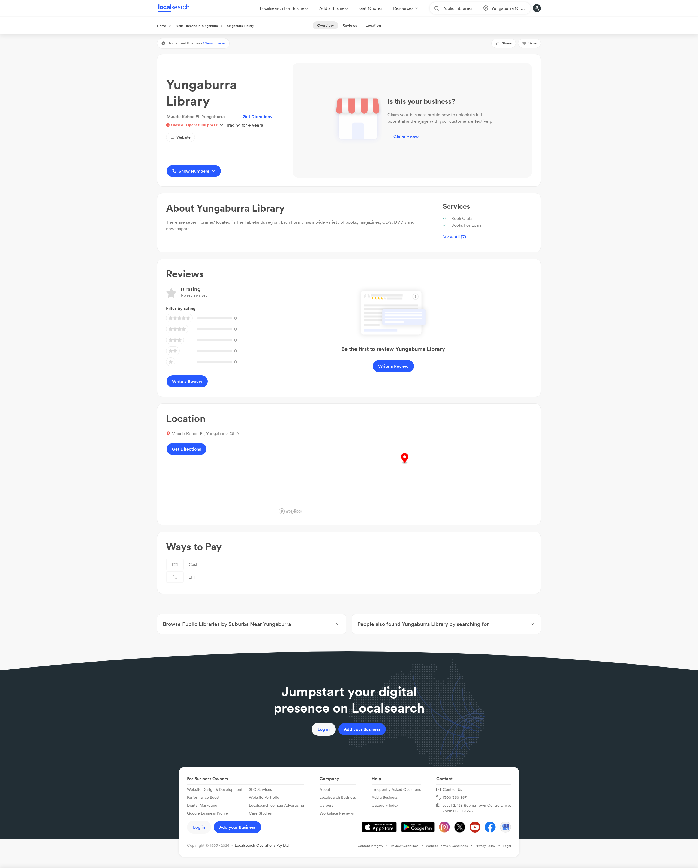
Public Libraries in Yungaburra (196, 26)
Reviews (349, 25)
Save (532, 43)
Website (183, 137)
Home (161, 26)
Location (373, 25)
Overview (325, 25)
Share (507, 43)
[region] (404, 464)
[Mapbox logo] (291, 511)
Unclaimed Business (196, 43)
